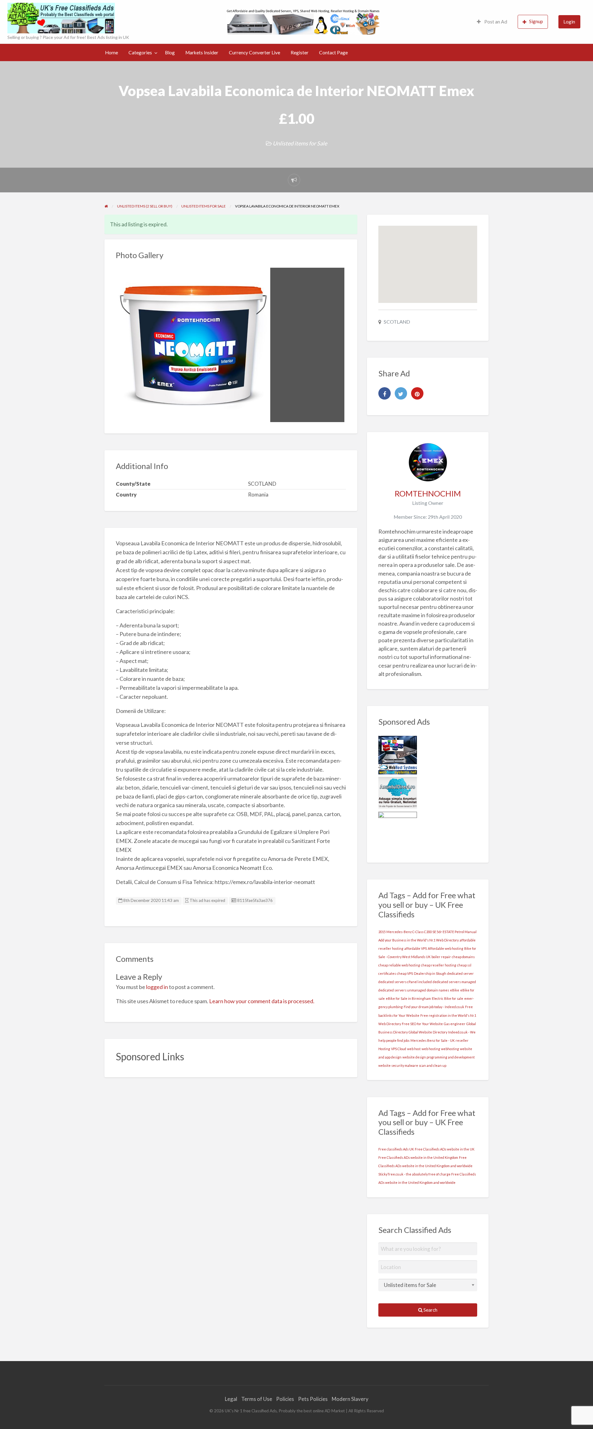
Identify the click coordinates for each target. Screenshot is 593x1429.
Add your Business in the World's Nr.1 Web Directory (418, 940)
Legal (231, 1399)
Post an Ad (495, 21)
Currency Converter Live (254, 52)
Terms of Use (256, 1399)
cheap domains (463, 957)
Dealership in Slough (430, 973)
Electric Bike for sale (447, 998)
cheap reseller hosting (438, 965)
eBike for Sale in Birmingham (408, 998)
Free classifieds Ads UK (396, 1149)
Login (569, 21)
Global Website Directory (428, 1032)
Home (111, 52)
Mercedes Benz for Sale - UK (432, 1040)
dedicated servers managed (454, 982)
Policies (285, 1399)
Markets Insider (201, 52)
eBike (454, 990)
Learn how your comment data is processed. (261, 1001)
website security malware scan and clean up (412, 1065)
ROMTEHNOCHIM (428, 493)
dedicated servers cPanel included (405, 982)
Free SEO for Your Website (422, 1024)
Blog (170, 52)
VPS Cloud (398, 1049)
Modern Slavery (350, 1399)
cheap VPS (405, 973)
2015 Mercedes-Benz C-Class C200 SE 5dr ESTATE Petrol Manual (427, 932)
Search (430, 1310)
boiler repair (441, 957)
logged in (157, 986)
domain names (438, 990)
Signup (536, 21)
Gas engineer (454, 1024)
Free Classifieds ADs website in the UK (444, 1149)
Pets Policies (313, 1399)
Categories (140, 52)
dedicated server (460, 973)
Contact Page (333, 52)
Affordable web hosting (445, 948)
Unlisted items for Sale (300, 143)
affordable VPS (415, 948)
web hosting (431, 1049)
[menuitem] (492, 21)
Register (300, 52)
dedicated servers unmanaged (402, 990)
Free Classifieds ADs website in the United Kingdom (418, 1157)
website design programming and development (438, 1057)
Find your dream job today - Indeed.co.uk (434, 1007)
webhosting (450, 1049)
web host (414, 1049)
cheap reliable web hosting (399, 965)
